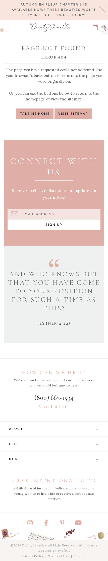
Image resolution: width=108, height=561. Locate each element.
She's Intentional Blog (54, 481)
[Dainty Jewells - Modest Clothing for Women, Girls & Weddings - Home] (51, 27)
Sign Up (53, 225)
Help (14, 444)
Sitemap (80, 556)
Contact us (54, 406)
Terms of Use (58, 556)
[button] (7, 27)
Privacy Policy (33, 556)
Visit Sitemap (73, 114)
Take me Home (35, 114)
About (16, 429)
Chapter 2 (70, 4)
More (14, 459)
